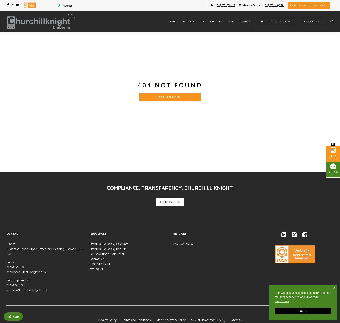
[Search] (332, 21)
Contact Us (333, 173)
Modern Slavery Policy (171, 320)
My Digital (96, 269)
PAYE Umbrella (183, 244)
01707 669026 (274, 5)
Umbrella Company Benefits (108, 249)
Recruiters (216, 21)
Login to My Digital (308, 5)
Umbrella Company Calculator (109, 244)
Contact (245, 21)
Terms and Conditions (136, 320)
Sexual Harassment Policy (208, 320)
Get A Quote (333, 157)
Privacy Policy (107, 320)
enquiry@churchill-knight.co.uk (26, 272)
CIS (202, 21)
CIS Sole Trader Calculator (107, 254)
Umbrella (188, 21)
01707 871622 (226, 5)
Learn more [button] (282, 301)
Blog (231, 21)
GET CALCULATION (170, 201)
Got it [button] (303, 311)
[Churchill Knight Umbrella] (40, 21)
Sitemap (236, 320)
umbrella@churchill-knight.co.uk (27, 290)
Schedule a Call (100, 264)
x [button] (334, 287)
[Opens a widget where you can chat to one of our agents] (13, 316)
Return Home (170, 97)
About (174, 21)
